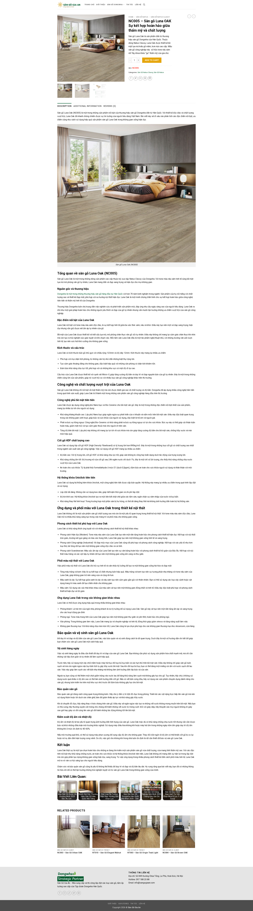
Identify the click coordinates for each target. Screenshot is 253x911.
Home (130, 17)
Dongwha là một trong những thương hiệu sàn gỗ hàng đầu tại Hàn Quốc (90, 294)
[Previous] (62, 48)
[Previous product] (194, 16)
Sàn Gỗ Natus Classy (160, 17)
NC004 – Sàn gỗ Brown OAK (175, 853)
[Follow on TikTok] (69, 893)
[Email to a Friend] (140, 78)
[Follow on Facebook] (60, 893)
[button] (60, 78)
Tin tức (129, 5)
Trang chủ (89, 5)
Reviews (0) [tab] (109, 106)
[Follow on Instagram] (64, 893)
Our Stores (123, 904)
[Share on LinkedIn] (150, 78)
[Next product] (189, 16)
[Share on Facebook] (131, 78)
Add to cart (152, 60)
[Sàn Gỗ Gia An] (69, 5)
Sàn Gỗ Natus (142, 17)
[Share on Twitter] (135, 78)
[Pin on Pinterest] (145, 78)
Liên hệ (138, 5)
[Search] (144, 4)
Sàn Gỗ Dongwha (115, 5)
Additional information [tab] (87, 106)
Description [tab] (64, 106)
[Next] (120, 48)
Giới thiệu (100, 5)
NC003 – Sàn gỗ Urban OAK (69, 853)
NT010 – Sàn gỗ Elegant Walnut (106, 853)
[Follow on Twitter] (74, 893)
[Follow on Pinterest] (79, 893)
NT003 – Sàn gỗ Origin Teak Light (142, 853)
